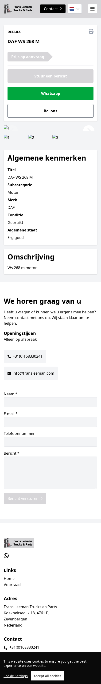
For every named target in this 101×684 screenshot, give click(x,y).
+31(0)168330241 (28, 356)
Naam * (10, 394)
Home (9, 578)
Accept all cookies (47, 676)
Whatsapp (50, 93)
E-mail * (11, 413)
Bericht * (11, 453)
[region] (50, 668)
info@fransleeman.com (33, 373)
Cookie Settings (16, 676)
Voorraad (12, 584)
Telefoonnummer (19, 433)
